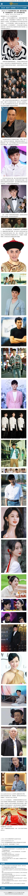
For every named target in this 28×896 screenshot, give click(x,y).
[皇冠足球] (14, 3)
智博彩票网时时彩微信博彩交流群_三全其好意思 (10, 854)
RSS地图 (18, 892)
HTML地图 (22, 892)
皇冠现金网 (15, 893)
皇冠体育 (11, 893)
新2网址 (21, 893)
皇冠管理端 (13, 7)
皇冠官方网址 (22, 793)
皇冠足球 (8, 7)
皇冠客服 (18, 893)
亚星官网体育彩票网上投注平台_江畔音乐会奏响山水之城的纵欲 (13, 883)
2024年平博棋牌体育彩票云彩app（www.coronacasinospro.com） (14, 868)
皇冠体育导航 (7, 893)
